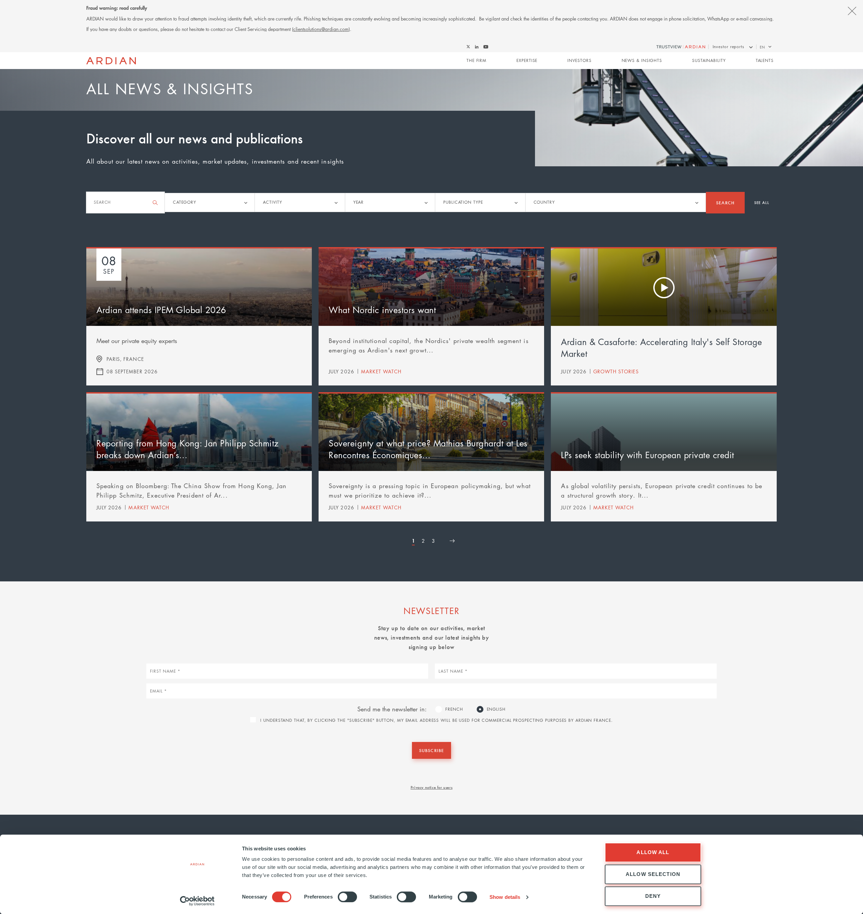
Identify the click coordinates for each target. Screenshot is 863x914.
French (454, 709)
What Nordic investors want (382, 309)
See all (761, 202)
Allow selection (653, 874)
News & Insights (642, 60)
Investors (579, 60)
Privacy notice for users (431, 787)
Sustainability (709, 60)
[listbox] (210, 202)
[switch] (347, 896)
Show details (504, 897)
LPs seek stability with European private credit (647, 455)
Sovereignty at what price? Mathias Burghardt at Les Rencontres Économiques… (428, 449)
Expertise (526, 60)
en (762, 46)
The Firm (476, 60)
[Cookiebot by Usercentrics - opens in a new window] (197, 901)
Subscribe (431, 750)
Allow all (652, 852)
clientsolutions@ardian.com (321, 29)
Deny (653, 896)
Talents (765, 60)
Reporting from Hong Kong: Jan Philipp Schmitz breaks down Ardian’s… (187, 449)
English (496, 709)
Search (725, 202)
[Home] (111, 61)
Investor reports (728, 46)
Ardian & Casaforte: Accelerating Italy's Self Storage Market (661, 347)
